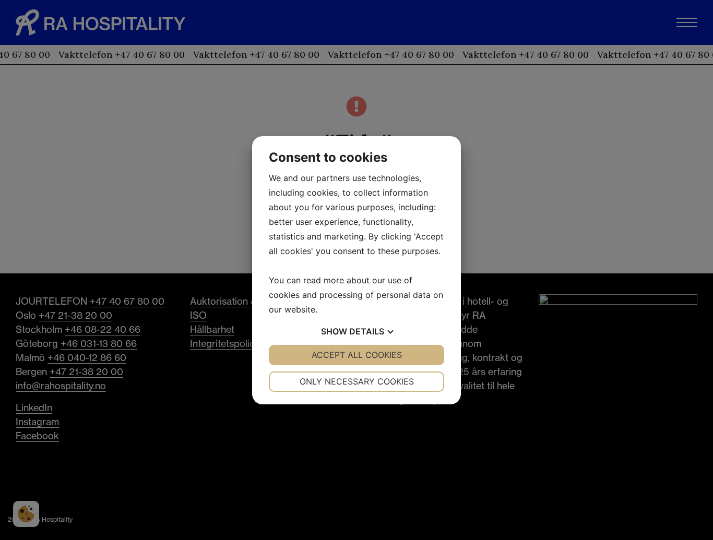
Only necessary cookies (357, 381)
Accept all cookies (357, 355)
